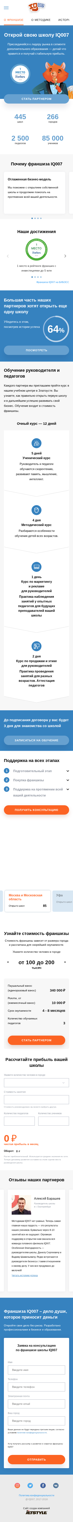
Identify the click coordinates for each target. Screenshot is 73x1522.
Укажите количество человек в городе (24, 1075)
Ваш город (13, 1413)
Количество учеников (50, 1113)
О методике (41, 19)
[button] (32, 218)
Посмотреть (36, 350)
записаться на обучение (36, 740)
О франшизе (14, 19)
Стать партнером (37, 98)
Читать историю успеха (25, 1275)
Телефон (13, 1379)
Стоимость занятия (15, 1092)
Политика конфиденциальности (36, 1495)
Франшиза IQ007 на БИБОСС (52, 282)
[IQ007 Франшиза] (36, 7)
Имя (10, 1362)
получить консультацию (36, 810)
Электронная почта (19, 1396)
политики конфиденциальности (32, 1433)
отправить (36, 1459)
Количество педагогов (16, 1113)
